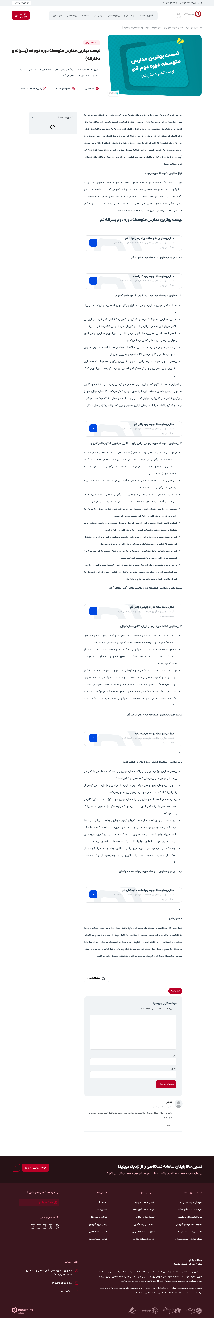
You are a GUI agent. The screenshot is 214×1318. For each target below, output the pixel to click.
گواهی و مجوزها (99, 1217)
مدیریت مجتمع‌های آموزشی (188, 1224)
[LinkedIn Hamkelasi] (39, 1226)
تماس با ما (102, 1209)
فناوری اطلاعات (146, 15)
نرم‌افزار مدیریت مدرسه (191, 1202)
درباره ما (103, 1202)
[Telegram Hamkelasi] (44, 1226)
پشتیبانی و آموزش (98, 1224)
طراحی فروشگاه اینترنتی (143, 1239)
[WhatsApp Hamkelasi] (56, 1226)
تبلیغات (85, 15)
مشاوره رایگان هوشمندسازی (188, 1239)
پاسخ (168, 1125)
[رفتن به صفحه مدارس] (93, 243)
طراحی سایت (98, 15)
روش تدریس (114, 15)
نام (174, 1056)
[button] (32, 117)
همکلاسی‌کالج (196, 27)
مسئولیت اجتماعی (98, 1231)
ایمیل (173, 1069)
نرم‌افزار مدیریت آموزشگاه (190, 1209)
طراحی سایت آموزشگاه (144, 1209)
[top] (16, 1168)
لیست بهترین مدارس (145, 1217)
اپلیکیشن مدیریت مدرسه (190, 1231)
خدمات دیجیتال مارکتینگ (190, 1217)
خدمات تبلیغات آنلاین (144, 1224)
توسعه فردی (129, 15)
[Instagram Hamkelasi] (33, 1226)
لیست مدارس (183, 27)
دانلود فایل (58, 15)
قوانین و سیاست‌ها (98, 1239)
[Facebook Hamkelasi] (51, 1226)
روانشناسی (72, 15)
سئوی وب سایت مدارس (143, 1231)
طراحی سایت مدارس (145, 1202)
